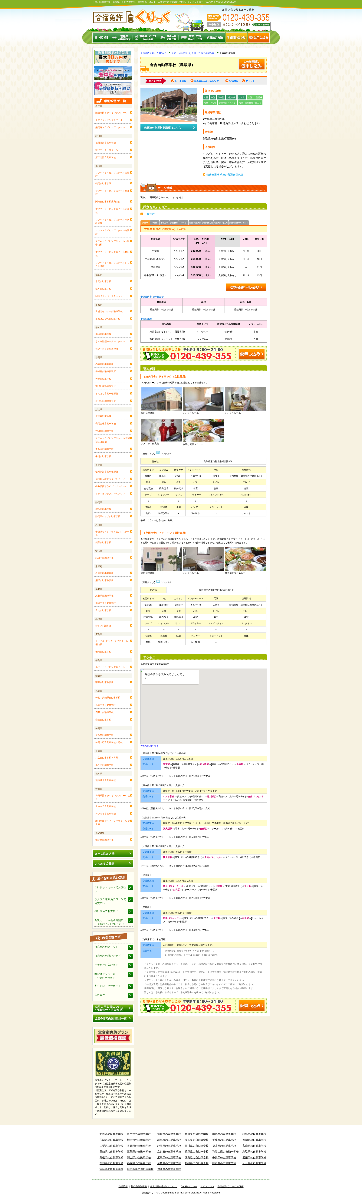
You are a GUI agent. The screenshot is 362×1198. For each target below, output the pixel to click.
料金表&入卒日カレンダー (207, 81)
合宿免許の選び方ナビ (107, 956)
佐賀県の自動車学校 (169, 1163)
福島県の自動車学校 (254, 1134)
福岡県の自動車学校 (139, 1163)
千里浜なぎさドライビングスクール (112, 533)
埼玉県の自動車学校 (197, 1140)
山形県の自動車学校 (224, 1134)
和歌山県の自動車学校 (225, 1151)
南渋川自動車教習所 (105, 386)
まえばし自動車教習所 (106, 393)
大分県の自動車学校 (254, 1163)
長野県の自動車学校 (139, 1145)
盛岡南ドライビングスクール (110, 127)
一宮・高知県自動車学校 (107, 697)
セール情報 (180, 81)
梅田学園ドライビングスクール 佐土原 (112, 822)
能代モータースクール (106, 149)
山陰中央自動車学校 (105, 602)
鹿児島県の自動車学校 (140, 1169)
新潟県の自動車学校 (254, 1140)
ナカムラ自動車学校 (105, 806)
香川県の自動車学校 (224, 1157)
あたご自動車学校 (104, 764)
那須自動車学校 (103, 333)
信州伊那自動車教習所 (106, 471)
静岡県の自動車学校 (169, 1145)
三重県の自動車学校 (139, 1151)
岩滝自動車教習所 (104, 572)
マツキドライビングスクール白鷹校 (112, 232)
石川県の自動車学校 (197, 1145)
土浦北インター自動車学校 (109, 311)
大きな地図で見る (149, 745)
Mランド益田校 (103, 625)
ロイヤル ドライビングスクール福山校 (111, 642)
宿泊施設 (233, 81)
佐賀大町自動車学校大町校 (109, 742)
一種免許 (149, 214)
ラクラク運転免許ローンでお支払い (110, 901)
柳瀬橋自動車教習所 (105, 371)
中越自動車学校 (103, 456)
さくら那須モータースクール (110, 341)
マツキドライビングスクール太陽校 (112, 174)
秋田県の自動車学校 (197, 1134)
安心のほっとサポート (107, 986)
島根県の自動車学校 (111, 1157)
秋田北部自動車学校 (105, 142)
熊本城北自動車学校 (105, 780)
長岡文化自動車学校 (105, 423)
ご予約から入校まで (106, 965)
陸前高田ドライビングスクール (111, 112)
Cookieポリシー (189, 1186)
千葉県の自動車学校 (224, 1140)
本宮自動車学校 (103, 281)
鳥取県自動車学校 (104, 595)
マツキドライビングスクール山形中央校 (112, 242)
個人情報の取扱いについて (163, 1186)
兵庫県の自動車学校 (197, 1151)
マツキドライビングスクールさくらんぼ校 (112, 264)
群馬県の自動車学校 (169, 1140)
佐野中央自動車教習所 (106, 348)
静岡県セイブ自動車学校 (107, 516)
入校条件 (99, 995)
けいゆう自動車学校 (105, 813)
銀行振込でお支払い (106, 911)
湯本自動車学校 (103, 288)
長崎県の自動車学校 (197, 1163)
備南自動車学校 (103, 651)
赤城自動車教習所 (104, 363)
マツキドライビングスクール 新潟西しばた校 (112, 439)
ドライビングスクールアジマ (110, 493)
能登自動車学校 (103, 542)
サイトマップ (207, 1186)
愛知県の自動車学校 (111, 1151)
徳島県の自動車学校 (197, 1157)
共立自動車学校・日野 (106, 757)
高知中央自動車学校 (105, 704)
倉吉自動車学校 (103, 610)
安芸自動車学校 (103, 719)
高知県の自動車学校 (111, 1163)
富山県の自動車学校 (254, 1145)
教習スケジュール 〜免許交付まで (105, 976)
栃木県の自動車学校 (139, 1140)
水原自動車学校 (103, 416)
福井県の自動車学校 (224, 1145)
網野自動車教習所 (104, 580)
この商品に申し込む (246, 287)
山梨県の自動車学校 (111, 1145)
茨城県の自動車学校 (111, 1140)
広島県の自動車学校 (169, 1157)
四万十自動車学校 (104, 712)
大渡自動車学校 (103, 378)
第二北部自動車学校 (105, 157)
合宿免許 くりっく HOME (231, 1186)
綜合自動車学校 (103, 508)
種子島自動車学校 (104, 839)
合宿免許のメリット (106, 946)
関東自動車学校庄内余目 (107, 201)
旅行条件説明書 (139, 1186)
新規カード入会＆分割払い (110, 921)
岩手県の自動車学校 (139, 1134)
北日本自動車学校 (104, 557)
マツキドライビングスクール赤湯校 (112, 210)
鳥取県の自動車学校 (254, 1151)
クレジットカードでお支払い (110, 889)
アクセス (250, 81)
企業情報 (123, 1186)
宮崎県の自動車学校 (111, 1169)
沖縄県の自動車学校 (169, 1169)
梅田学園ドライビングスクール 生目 (112, 797)
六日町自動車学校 (104, 430)
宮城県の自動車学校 (169, 1134)
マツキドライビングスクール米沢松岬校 (112, 221)
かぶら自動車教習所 (105, 400)
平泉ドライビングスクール (109, 119)
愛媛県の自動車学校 (254, 1157)
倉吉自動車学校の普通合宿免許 (224, 174)
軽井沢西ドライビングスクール (111, 486)
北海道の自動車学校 (111, 1134)
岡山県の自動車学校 (139, 1157)
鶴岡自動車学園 (103, 183)
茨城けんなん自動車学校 (107, 318)
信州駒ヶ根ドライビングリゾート (112, 478)
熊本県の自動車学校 (224, 1163)
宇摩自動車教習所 (104, 682)
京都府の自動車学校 (169, 1151)
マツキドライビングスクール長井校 (112, 192)
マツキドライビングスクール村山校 (112, 253)
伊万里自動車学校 (104, 734)
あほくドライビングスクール (110, 666)
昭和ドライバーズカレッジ (109, 295)
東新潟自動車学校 (104, 448)
